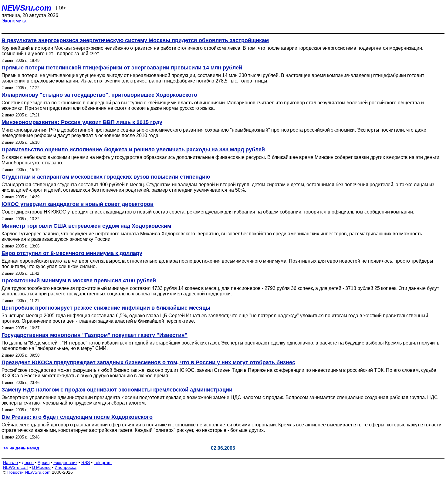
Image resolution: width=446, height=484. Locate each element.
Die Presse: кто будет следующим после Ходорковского (77, 417)
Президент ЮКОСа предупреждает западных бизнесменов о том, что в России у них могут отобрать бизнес (148, 362)
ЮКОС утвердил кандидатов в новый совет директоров (78, 204)
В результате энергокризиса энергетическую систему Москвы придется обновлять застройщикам (135, 40)
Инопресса (65, 467)
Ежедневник (65, 462)
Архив (43, 462)
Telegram (103, 462)
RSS (85, 462)
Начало (10, 462)
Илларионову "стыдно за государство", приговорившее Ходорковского (99, 95)
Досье (28, 462)
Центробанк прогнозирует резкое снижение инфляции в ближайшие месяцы (106, 308)
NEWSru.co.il (15, 467)
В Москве (41, 467)
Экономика (14, 20)
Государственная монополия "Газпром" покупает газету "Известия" (95, 335)
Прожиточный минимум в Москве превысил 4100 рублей (79, 280)
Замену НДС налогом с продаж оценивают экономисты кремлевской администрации (117, 390)
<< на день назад (21, 447)
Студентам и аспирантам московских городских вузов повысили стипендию (106, 177)
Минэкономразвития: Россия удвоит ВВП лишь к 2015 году (82, 122)
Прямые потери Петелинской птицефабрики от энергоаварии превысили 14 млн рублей (122, 68)
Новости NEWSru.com (29, 472)
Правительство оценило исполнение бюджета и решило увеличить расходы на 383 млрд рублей (133, 149)
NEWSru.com (26, 7)
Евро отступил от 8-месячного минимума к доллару (72, 253)
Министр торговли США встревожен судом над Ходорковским (86, 226)
